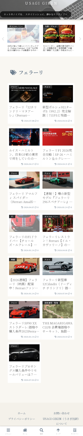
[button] (74, 412)
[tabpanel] (23, 38)
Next (80, 39)
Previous (3, 39)
